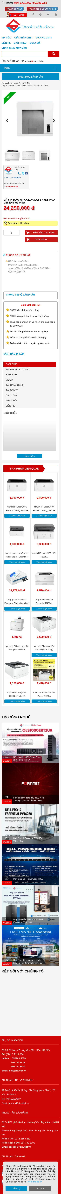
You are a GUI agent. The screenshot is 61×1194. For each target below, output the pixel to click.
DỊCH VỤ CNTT (44, 37)
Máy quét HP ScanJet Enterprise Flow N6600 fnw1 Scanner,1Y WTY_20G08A (16, 603)
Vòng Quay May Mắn (14, 48)
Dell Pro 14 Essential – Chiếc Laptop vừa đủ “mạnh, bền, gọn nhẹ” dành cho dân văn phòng (28, 963)
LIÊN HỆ (10, 405)
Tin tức (6, 37)
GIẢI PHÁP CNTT (23, 37)
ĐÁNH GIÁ (11, 395)
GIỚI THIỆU (12, 364)
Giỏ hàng (13, 61)
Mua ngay (41, 239)
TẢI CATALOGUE (15, 385)
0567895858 (12, 186)
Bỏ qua (40, 1188)
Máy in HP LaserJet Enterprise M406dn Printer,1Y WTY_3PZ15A (44, 603)
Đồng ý (16, 1188)
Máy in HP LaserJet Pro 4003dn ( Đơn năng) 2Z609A (44, 649)
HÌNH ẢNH (11, 374)
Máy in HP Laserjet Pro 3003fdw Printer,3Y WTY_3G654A (17, 696)
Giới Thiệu (20, 43)
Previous (8, 120)
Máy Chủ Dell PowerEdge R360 (28, 879)
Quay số (35, 43)
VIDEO (9, 379)
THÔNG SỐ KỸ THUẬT (18, 369)
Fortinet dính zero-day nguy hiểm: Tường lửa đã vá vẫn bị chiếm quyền (29, 801)
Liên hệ (6, 43)
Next (53, 120)
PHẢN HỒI (11, 400)
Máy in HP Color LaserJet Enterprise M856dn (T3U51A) (17, 649)
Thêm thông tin (34, 1181)
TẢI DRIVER (12, 390)
